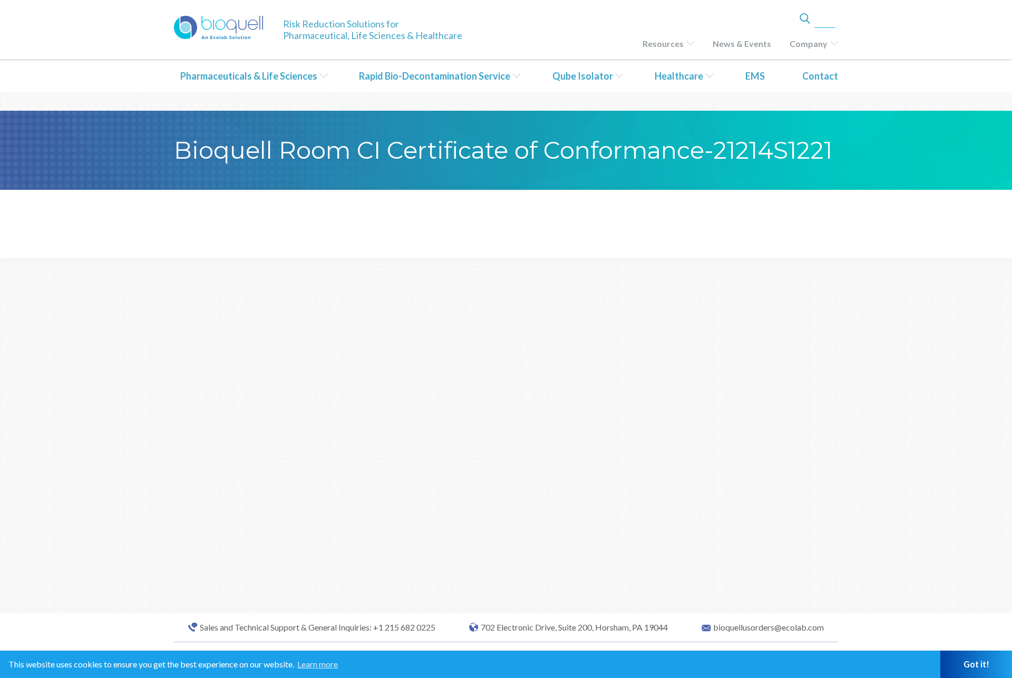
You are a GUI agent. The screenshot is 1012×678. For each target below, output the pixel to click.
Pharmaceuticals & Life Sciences (248, 76)
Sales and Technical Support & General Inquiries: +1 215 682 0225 (317, 627)
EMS (755, 76)
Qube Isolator (582, 76)
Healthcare (679, 76)
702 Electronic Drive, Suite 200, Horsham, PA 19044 (574, 627)
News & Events (742, 43)
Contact (820, 76)
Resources (663, 43)
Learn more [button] (317, 664)
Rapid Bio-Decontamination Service (434, 76)
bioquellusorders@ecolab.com (768, 627)
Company (809, 43)
